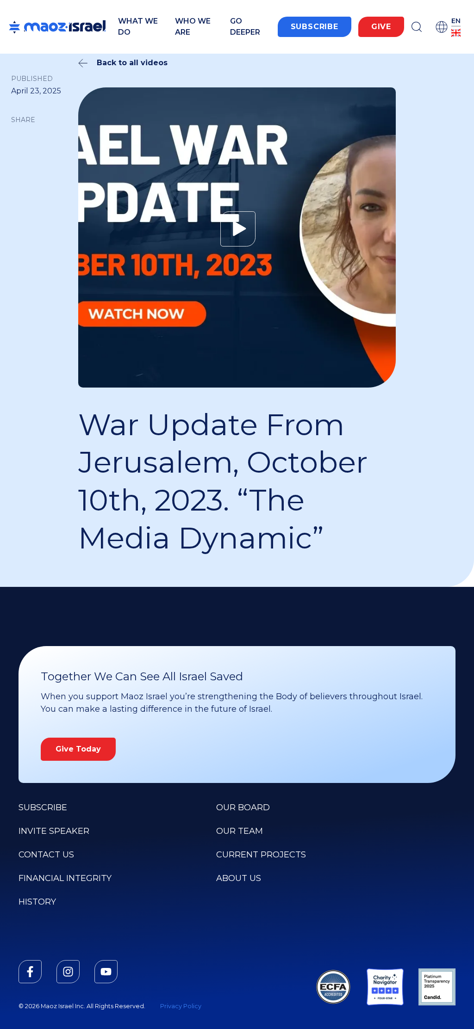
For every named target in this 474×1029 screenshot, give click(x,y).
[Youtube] (106, 971)
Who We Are (193, 27)
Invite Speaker (54, 831)
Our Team (239, 831)
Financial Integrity (65, 878)
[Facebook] (30, 971)
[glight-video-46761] (237, 228)
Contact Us (46, 855)
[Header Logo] (57, 27)
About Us (238, 878)
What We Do (138, 27)
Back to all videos (132, 62)
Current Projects (261, 855)
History (37, 902)
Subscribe (314, 26)
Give (381, 26)
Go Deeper (245, 27)
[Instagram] (68, 971)
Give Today (78, 749)
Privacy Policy (180, 1006)
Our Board (243, 807)
